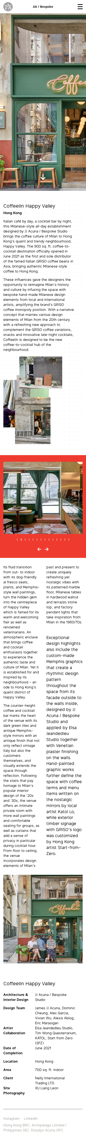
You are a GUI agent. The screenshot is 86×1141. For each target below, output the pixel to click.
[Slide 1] (17, 539)
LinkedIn (31, 1118)
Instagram (11, 1118)
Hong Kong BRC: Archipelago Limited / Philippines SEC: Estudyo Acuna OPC (35, 1127)
